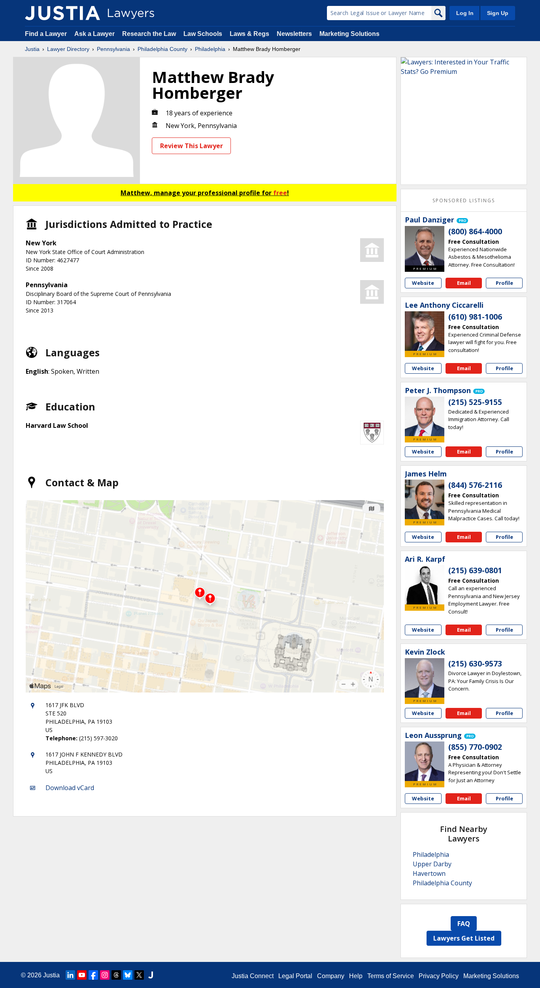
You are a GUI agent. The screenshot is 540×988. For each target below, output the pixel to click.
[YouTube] (82, 975)
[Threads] (116, 975)
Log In (465, 13)
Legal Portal (295, 976)
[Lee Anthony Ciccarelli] (424, 331)
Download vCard (69, 787)
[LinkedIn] (70, 975)
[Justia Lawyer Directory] (62, 13)
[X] (139, 975)
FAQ (463, 923)
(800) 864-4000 (475, 231)
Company (330, 976)
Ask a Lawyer (95, 33)
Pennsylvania (113, 49)
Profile (504, 282)
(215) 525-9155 (475, 402)
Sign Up (497, 13)
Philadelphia (210, 49)
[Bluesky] (127, 975)
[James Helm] (424, 499)
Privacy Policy (439, 976)
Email (464, 282)
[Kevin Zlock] (424, 678)
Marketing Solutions (349, 33)
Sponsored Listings (463, 200)
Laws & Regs (249, 33)
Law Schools (202, 33)
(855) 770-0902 (475, 747)
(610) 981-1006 (475, 317)
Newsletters (294, 33)
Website (423, 282)
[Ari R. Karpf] (424, 584)
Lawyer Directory (68, 49)
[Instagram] (105, 975)
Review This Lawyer (191, 145)
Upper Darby (432, 864)
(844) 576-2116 (475, 485)
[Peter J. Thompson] (424, 416)
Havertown (429, 873)
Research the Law (149, 33)
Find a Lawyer (46, 33)
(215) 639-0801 (475, 570)
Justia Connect (253, 976)
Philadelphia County (162, 49)
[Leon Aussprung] (424, 761)
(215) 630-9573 (475, 664)
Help (356, 976)
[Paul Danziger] (424, 245)
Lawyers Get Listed (464, 938)
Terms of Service (390, 976)
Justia (32, 49)
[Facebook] (93, 975)
